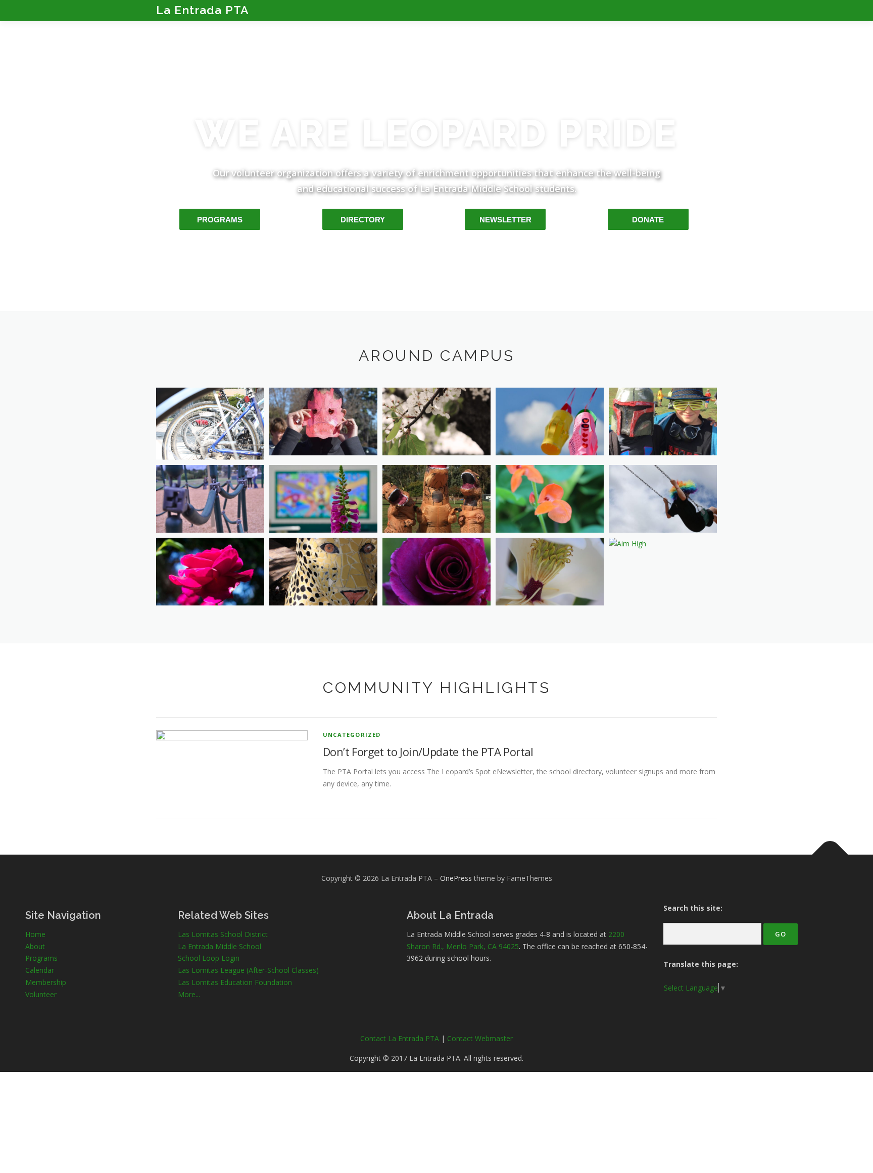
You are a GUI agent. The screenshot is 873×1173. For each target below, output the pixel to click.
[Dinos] (436, 498)
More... (189, 994)
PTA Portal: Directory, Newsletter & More (583, 29)
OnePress (456, 878)
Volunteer (41, 994)
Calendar (39, 970)
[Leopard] (323, 571)
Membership (45, 982)
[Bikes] (210, 423)
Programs (368, 29)
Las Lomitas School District (223, 934)
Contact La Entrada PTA (399, 1038)
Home (35, 934)
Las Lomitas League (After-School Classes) (248, 970)
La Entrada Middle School (219, 946)
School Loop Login (208, 958)
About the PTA (198, 29)
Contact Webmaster (480, 1038)
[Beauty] (436, 571)
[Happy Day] (662, 498)
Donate (702, 29)
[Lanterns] (549, 421)
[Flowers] (549, 498)
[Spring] (436, 421)
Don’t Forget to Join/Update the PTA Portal (428, 751)
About (35, 946)
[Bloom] (210, 571)
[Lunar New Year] (323, 421)
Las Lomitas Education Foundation (235, 982)
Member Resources (443, 29)
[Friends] (662, 421)
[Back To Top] (830, 855)
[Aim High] (662, 543)
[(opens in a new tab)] (232, 767)
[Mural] (323, 498)
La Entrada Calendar (288, 29)
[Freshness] (549, 571)
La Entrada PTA (202, 10)
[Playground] (210, 498)
